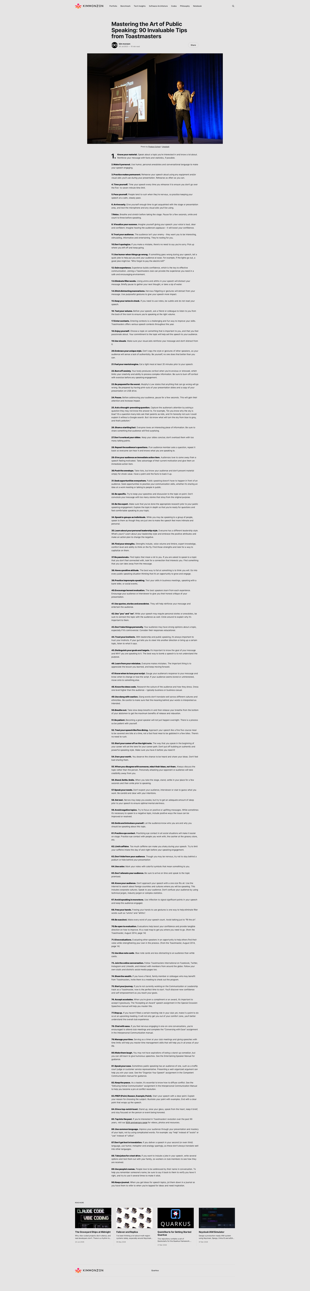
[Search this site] (233, 6)
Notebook (197, 6)
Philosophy (185, 6)
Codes (174, 6)
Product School (154, 147)
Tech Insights (140, 6)
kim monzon (124, 44)
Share (193, 45)
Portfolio (113, 6)
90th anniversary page (136, 1122)
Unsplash (165, 147)
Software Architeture (158, 6)
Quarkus (155, 1270)
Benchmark (125, 6)
